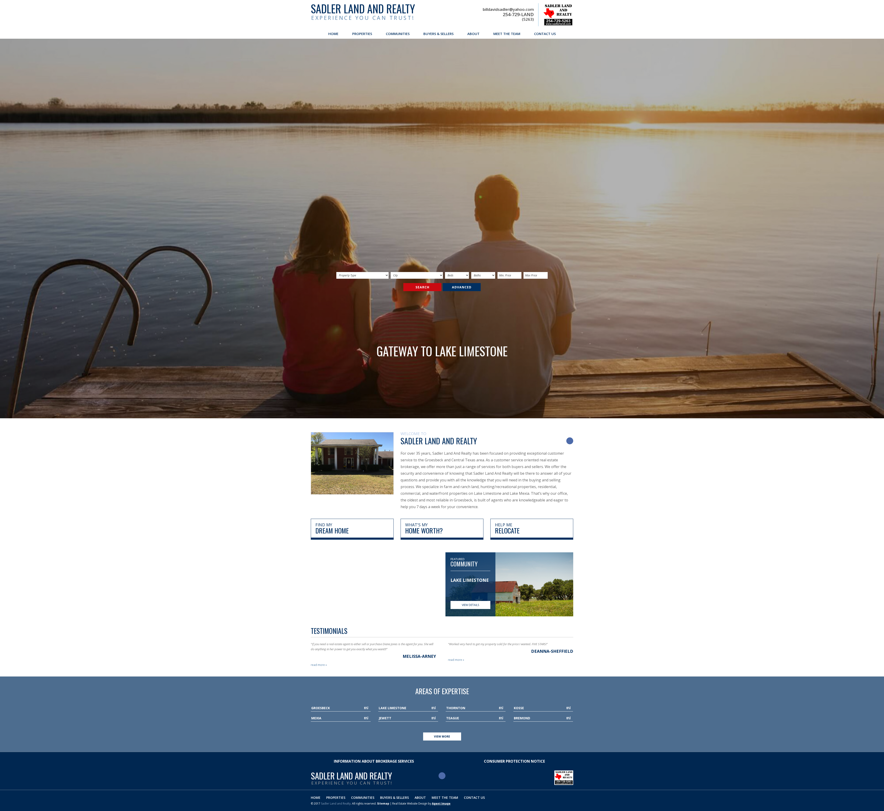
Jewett (385, 718)
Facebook (569, 440)
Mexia (316, 718)
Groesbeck (320, 708)
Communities (398, 33)
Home (333, 33)
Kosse (519, 708)
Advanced (461, 287)
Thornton (455, 708)
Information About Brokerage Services (374, 761)
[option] (470, 583)
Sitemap (383, 803)
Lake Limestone (392, 708)
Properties (362, 33)
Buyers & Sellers (438, 33)
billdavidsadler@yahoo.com (508, 9)
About (473, 33)
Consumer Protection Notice (514, 761)
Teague (452, 718)
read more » (319, 665)
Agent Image (441, 803)
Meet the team (506, 33)
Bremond (522, 718)
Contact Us (545, 33)
